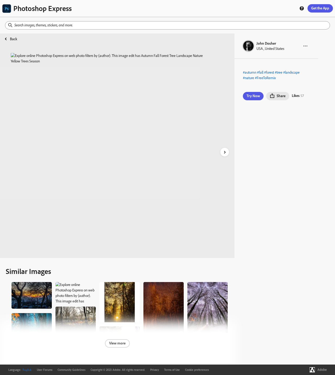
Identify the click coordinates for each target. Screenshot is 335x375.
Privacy (154, 370)
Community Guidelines (71, 370)
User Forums (44, 370)
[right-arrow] (224, 152)
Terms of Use (172, 370)
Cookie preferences (197, 370)
